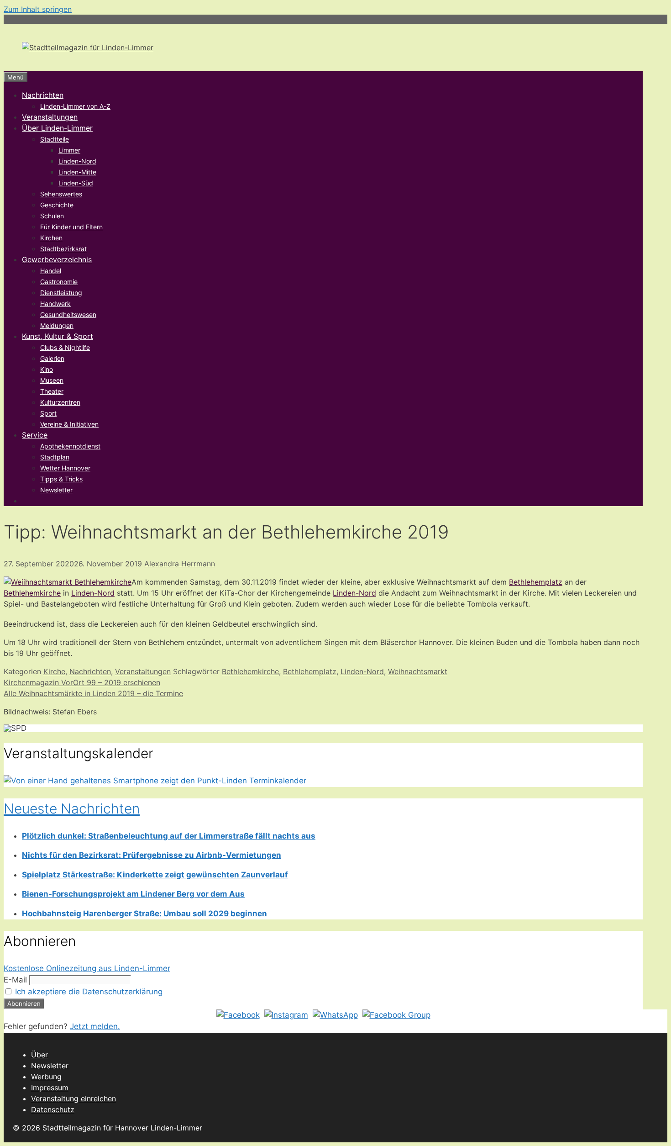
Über (39, 1054)
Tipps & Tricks (61, 479)
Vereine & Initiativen (69, 424)
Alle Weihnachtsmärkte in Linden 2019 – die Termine (93, 693)
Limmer (69, 150)
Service (34, 434)
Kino (46, 369)
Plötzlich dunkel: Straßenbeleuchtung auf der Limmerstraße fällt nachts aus (168, 835)
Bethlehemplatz (535, 581)
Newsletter (56, 490)
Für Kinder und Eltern (71, 227)
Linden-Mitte (77, 172)
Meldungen (56, 325)
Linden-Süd (75, 183)
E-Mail (15, 979)
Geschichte (56, 205)
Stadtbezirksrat (63, 249)
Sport (48, 413)
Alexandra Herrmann (179, 563)
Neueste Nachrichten (72, 808)
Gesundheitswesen (68, 314)
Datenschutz (52, 1109)
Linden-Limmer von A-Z (75, 106)
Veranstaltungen (50, 116)
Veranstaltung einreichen (73, 1098)
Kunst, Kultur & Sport (57, 336)
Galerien (52, 358)
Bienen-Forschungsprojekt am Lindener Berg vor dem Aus (133, 893)
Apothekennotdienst (70, 446)
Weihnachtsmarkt (417, 671)
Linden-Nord (77, 161)
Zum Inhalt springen (38, 9)
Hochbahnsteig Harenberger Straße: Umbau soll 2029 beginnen (144, 913)
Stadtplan (54, 457)
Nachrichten (42, 95)
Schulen (52, 216)
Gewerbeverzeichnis (57, 259)
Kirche (54, 671)
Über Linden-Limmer (57, 127)
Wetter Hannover (65, 468)
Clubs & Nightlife (65, 347)
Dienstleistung (61, 292)
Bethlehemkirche (32, 592)
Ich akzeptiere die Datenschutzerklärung (89, 991)
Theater (51, 391)
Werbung (46, 1076)
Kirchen (51, 238)
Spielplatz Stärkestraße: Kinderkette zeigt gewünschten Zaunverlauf (155, 874)
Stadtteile (54, 139)
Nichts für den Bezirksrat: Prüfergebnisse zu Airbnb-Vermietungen (151, 855)
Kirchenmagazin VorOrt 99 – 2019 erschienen (82, 682)
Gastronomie (59, 281)
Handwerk (55, 303)
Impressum (49, 1087)
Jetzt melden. (95, 1026)
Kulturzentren (60, 402)
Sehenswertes (61, 194)
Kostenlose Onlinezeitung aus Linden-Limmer (87, 968)
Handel (50, 271)
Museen (51, 380)
